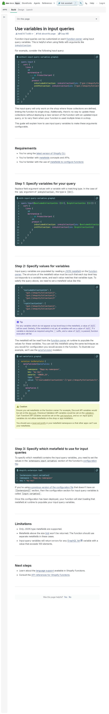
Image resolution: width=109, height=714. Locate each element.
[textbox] (62, 223)
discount (32, 413)
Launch (29, 10)
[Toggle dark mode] (86, 3)
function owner (74, 39)
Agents (37, 3)
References (47, 3)
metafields (44, 157)
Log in (102, 3)
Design (21, 10)
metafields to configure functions (66, 162)
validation (89, 413)
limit (47, 533)
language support (45, 570)
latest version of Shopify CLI (50, 153)
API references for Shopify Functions (50, 575)
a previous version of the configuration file (51, 487)
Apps (17, 3)
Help (92, 3)
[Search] (81, 3)
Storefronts (27, 3)
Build (13, 10)
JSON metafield (73, 271)
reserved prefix (39, 423)
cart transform (66, 415)
